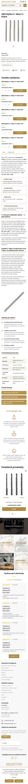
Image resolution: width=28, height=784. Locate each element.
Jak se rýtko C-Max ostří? (11, 392)
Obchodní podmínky (7, 692)
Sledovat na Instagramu (14, 526)
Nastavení (14, 777)
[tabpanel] (14, 31)
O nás (3, 699)
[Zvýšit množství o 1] (8, 90)
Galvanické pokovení (7, 670)
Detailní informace (7, 65)
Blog (2, 695)
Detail (14, 509)
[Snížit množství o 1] (3, 90)
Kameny (3, 675)
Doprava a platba (6, 686)
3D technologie (5, 679)
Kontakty (4, 697)
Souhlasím (18, 781)
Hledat (20, 5)
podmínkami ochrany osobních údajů (11, 750)
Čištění (3, 673)
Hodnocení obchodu (14, 573)
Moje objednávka (6, 690)
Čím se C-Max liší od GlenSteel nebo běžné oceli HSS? (13, 402)
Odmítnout (9, 781)
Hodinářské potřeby (7, 677)
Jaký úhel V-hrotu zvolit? (11, 397)
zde (16, 774)
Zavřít (20, 72)
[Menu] (25, 5)
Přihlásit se (6, 737)
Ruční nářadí (5, 668)
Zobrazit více (14, 656)
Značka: (4, 55)
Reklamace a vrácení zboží (9, 688)
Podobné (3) (11, 152)
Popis (4, 152)
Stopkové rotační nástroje (8, 666)
